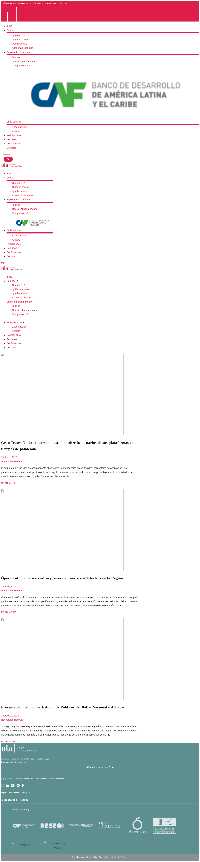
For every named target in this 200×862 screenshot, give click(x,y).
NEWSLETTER (51, 3)
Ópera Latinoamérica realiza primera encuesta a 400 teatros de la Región (62, 578)
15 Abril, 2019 (8, 586)
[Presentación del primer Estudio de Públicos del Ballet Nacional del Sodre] (62, 699)
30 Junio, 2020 (9, 457)
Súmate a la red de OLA (100, 767)
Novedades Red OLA (12, 461)
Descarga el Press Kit (16, 800)
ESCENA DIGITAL (25, 3)
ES (61, 3)
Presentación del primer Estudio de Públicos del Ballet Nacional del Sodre (62, 707)
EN (65, 3)
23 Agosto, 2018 (10, 715)
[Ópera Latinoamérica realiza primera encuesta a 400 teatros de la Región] (62, 570)
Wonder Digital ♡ (121, 857)
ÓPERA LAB (39, 3)
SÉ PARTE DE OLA (9, 3)
